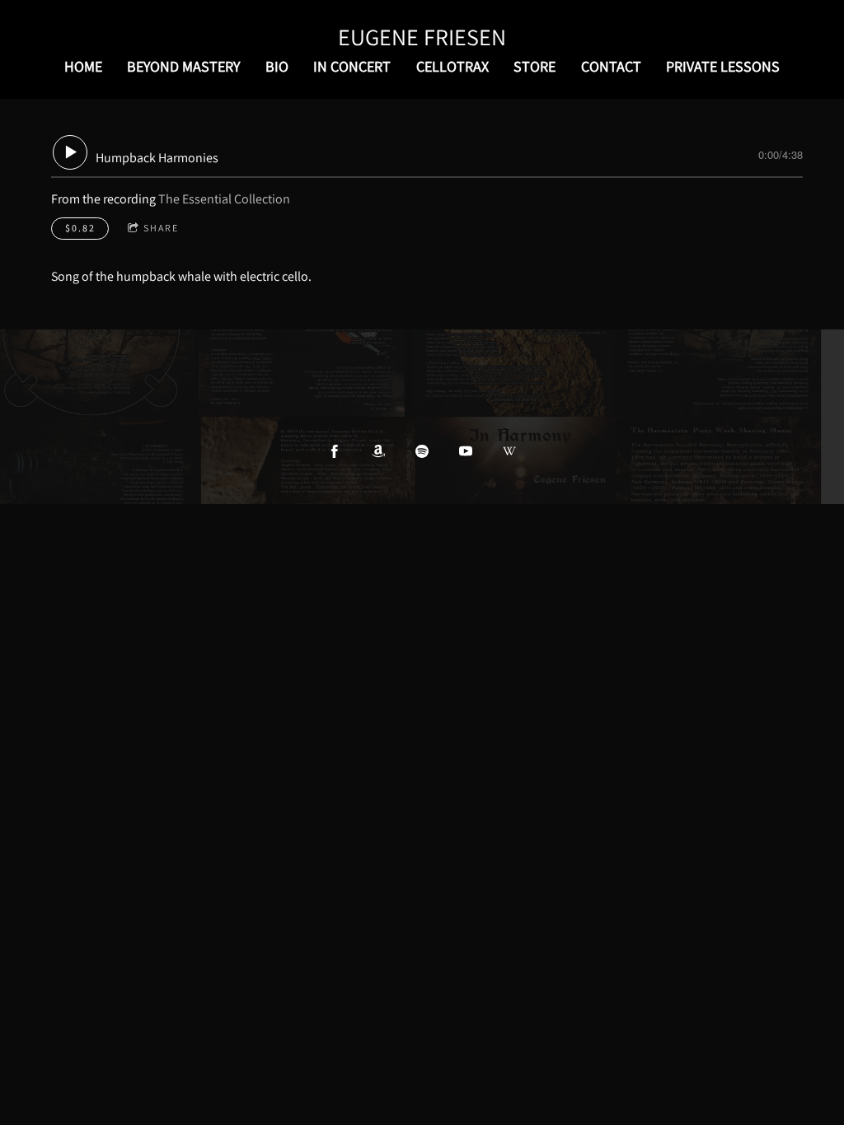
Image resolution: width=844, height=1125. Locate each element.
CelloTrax (452, 66)
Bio (276, 66)
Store (534, 66)
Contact (611, 66)
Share (161, 228)
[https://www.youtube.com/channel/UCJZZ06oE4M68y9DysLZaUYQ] (465, 451)
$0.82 (80, 228)
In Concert (352, 66)
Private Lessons (723, 66)
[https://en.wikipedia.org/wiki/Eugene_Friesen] (509, 451)
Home (83, 66)
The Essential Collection (224, 199)
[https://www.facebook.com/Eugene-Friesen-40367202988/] (334, 451)
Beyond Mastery (183, 66)
